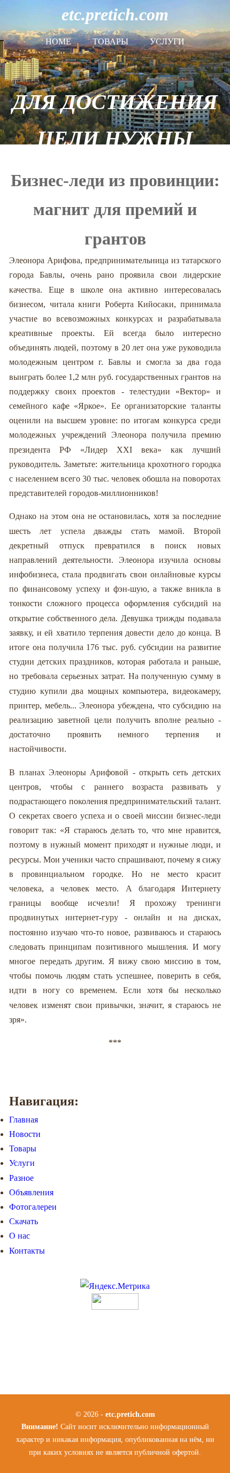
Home (58, 41)
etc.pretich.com (115, 14)
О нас (19, 1235)
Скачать (23, 1221)
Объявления (31, 1192)
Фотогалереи (33, 1206)
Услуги (167, 41)
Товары (110, 41)
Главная (23, 1119)
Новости (25, 1134)
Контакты (27, 1250)
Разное (21, 1177)
